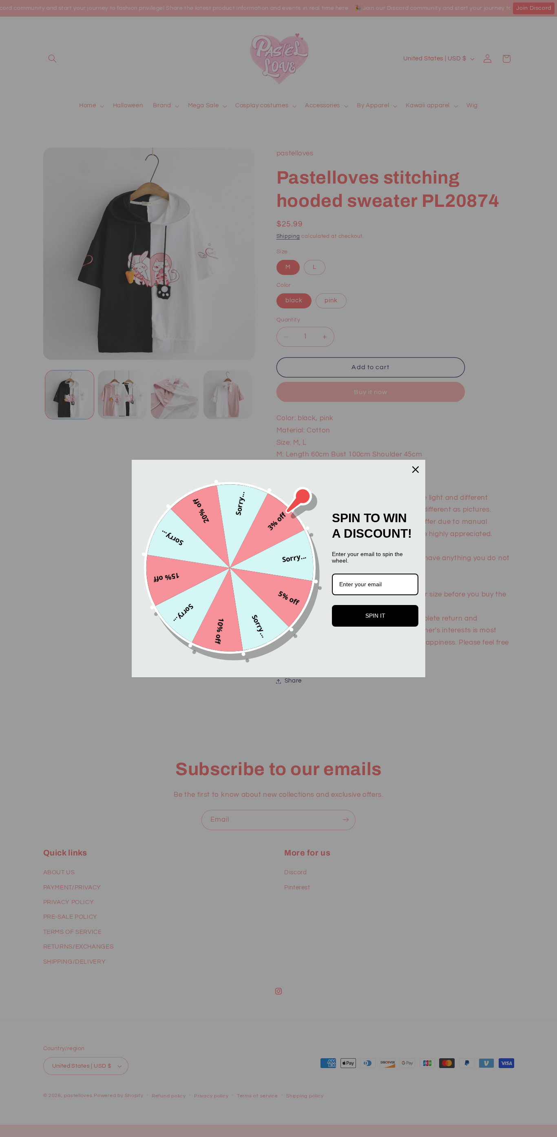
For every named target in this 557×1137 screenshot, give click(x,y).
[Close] (415, 469)
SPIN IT (375, 615)
